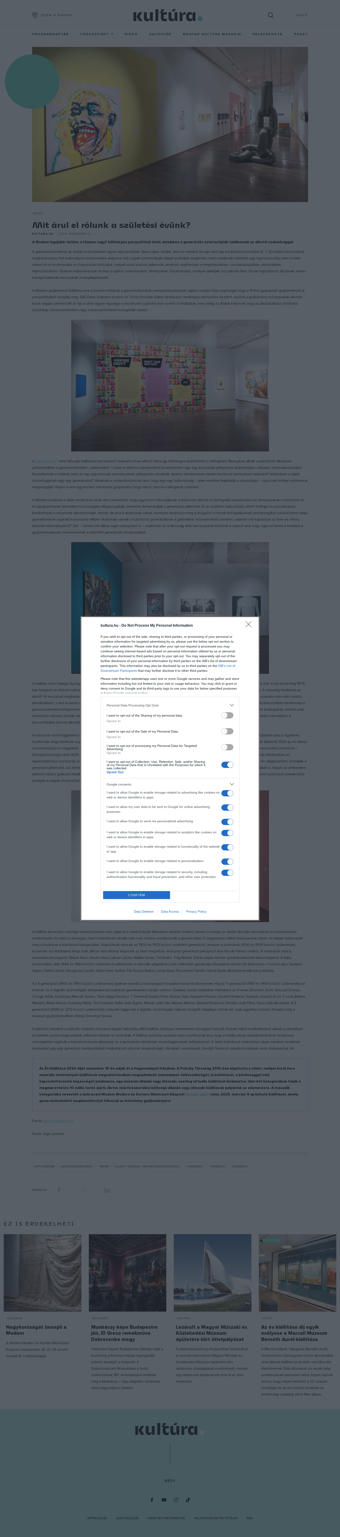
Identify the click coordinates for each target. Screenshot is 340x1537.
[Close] (250, 625)
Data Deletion (144, 911)
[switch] (227, 715)
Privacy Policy (196, 911)
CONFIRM (136, 895)
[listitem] (170, 705)
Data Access (170, 911)
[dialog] (170, 768)
